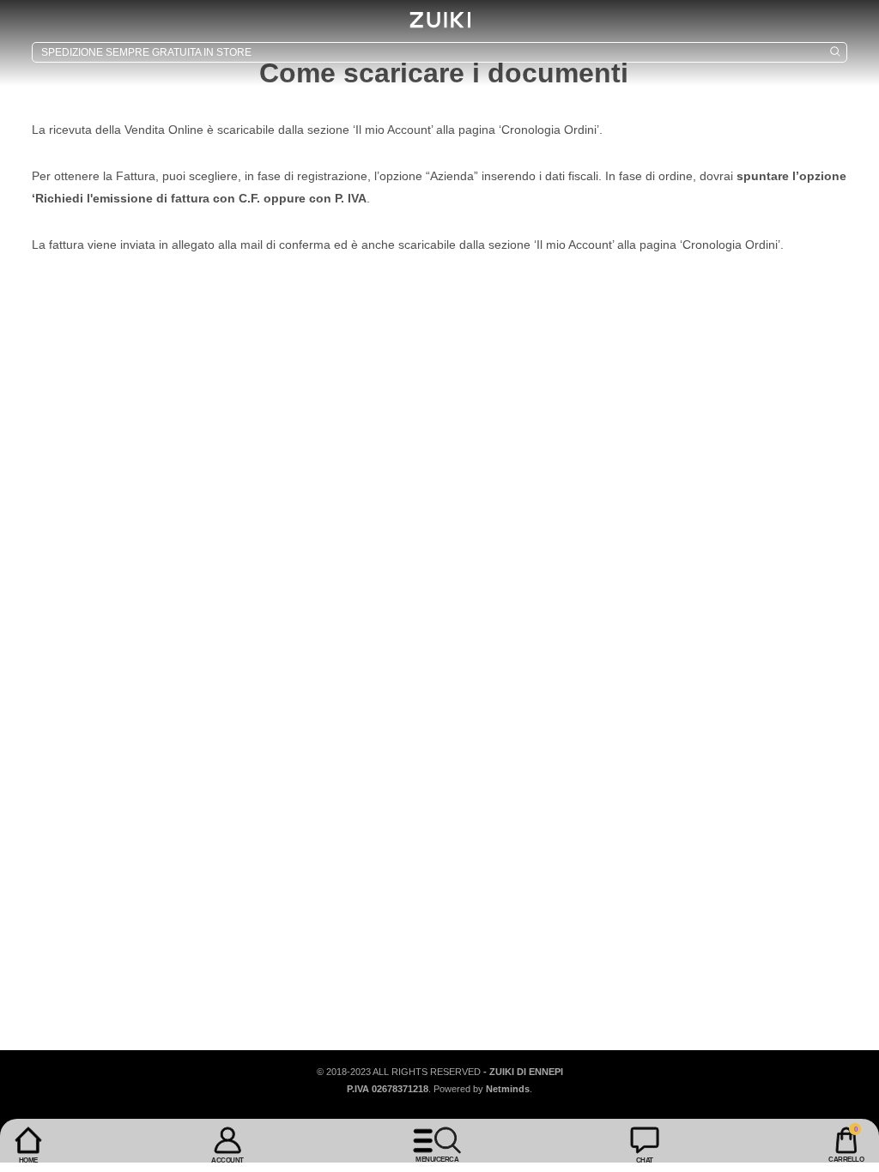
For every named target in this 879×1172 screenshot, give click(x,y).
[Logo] (439, 20)
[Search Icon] (439, 52)
